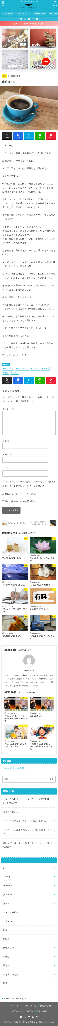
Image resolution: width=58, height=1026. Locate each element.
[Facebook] (20, 19)
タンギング (9, 369)
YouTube (7, 885)
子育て (6, 965)
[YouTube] (29, 19)
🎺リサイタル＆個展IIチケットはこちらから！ (29, 24)
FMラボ (7, 876)
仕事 (5, 930)
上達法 (46, 369)
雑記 (4, 76)
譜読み (15, 373)
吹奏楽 (6, 956)
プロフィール (8, 13)
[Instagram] (33, 19)
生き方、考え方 (10, 974)
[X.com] (25, 19)
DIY (5, 868)
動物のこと (8, 947)
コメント (8, 409)
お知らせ (7, 903)
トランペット (23, 369)
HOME (6, 998)
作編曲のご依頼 (40, 13)
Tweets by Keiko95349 (13, 768)
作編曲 (6, 939)
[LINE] (37, 19)
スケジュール (17, 1011)
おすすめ (7, 894)
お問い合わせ (42, 1011)
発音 (6, 373)
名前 (6, 441)
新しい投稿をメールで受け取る (20, 501)
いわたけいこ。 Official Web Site (23, 1022)
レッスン (36, 369)
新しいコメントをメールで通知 (20, 494)
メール (7, 454)
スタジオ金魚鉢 (10, 912)
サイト (5, 468)
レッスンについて (23, 13)
